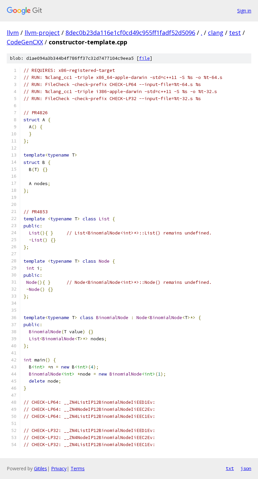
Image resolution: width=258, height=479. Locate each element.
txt (230, 468)
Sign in (244, 10)
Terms (78, 468)
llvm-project (42, 33)
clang (215, 33)
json (246, 468)
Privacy (59, 468)
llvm (13, 33)
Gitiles (40, 468)
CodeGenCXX (25, 42)
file (144, 58)
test (235, 33)
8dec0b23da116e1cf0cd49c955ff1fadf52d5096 (130, 33)
